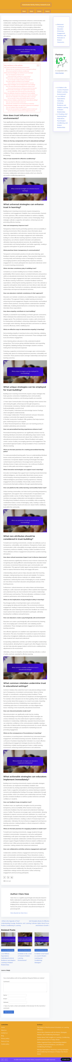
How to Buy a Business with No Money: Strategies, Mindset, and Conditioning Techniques (52, 1033)
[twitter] (8, 877)
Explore (47, 11)
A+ (2, 1059)
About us (3, 1030)
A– (6, 1059)
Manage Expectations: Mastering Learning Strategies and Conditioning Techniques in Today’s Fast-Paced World (52, 1052)
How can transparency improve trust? (15, 74)
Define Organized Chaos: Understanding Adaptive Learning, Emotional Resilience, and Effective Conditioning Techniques (52, 1045)
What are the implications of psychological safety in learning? (21, 96)
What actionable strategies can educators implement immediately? (21, 105)
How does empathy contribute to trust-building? (17, 81)
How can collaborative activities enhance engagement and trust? (21, 110)
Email (5, 998)
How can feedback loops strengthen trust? (16, 107)
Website (5, 1002)
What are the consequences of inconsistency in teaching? (20, 103)
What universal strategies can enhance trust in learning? (18, 73)
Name (5, 995)
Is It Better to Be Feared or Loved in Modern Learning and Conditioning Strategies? (42, 958)
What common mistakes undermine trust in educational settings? (21, 100)
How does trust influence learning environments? (17, 67)
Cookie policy (5, 1044)
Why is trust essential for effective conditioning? (17, 71)
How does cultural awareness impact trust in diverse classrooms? (22, 95)
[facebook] (4, 877)
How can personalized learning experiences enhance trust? (20, 86)
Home (24, 11)
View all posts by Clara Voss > (19, 913)
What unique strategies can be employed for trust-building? (19, 84)
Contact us (4, 1033)
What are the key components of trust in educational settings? (21, 69)
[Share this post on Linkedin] (12, 877)
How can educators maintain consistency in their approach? (20, 79)
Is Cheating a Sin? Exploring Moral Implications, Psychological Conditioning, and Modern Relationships (62, 120)
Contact (39, 11)
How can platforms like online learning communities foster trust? (21, 91)
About (31, 11)
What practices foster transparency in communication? (19, 76)
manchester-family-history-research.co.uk (36, 5)
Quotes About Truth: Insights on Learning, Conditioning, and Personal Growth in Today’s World (53, 1038)
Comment (6, 981)
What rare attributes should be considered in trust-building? (19, 93)
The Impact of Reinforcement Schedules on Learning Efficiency (53, 1028)
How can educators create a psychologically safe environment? (21, 98)
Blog (2, 1035)
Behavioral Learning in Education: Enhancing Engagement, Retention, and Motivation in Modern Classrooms (61, 33)
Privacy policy (5, 1038)
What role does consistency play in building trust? (18, 78)
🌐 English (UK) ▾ (66, 1059)
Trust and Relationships (8, 950)
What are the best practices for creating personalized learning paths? (22, 88)
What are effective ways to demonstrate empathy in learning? (21, 83)
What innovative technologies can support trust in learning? (20, 89)
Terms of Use (5, 1041)
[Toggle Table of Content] (37, 65)
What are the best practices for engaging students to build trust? (21, 109)
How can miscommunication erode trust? (16, 101)
